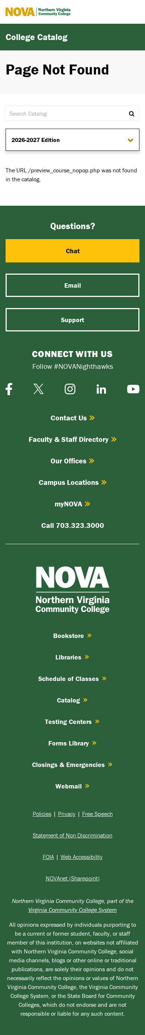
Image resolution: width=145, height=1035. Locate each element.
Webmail (68, 786)
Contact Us (69, 417)
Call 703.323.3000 (72, 525)
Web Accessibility (82, 856)
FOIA (48, 856)
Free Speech (97, 813)
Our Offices (68, 460)
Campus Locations (69, 482)
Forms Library (68, 743)
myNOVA (68, 503)
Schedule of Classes (68, 678)
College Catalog (36, 37)
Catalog (68, 700)
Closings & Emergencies (68, 764)
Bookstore (68, 635)
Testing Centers (68, 721)
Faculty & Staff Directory (69, 439)
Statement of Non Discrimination (72, 835)
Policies (42, 813)
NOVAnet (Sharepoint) (73, 878)
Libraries (68, 657)
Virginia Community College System (72, 909)
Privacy (66, 813)
